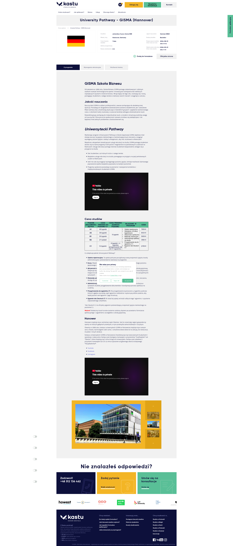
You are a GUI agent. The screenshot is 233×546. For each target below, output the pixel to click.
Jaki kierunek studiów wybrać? (109, 522)
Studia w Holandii (159, 519)
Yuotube (90, 348)
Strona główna (62, 28)
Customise (105, 281)
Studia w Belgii (158, 522)
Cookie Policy (114, 275)
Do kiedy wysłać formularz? (108, 519)
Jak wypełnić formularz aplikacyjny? (107, 526)
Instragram (91, 354)
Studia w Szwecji (158, 531)
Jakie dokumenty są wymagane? (110, 530)
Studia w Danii (157, 525)
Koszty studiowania (132, 525)
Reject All (116, 281)
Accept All (128, 281)
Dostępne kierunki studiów (135, 519)
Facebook (91, 351)
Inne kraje (156, 534)
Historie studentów (132, 522)
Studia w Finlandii (159, 528)
